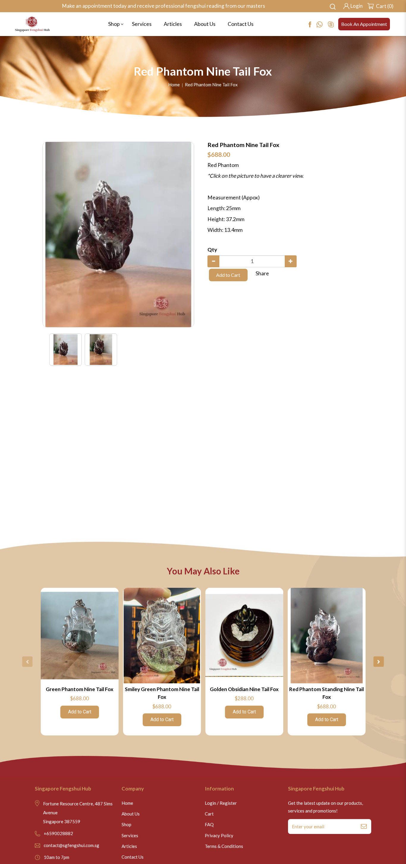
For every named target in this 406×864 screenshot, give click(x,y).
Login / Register (221, 803)
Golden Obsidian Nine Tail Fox (244, 689)
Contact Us (133, 857)
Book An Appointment (364, 24)
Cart (209, 813)
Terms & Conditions (224, 846)
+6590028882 (58, 833)
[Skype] (333, 24)
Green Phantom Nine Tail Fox (79, 689)
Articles (129, 846)
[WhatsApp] (322, 24)
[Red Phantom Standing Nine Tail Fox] (327, 635)
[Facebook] (313, 24)
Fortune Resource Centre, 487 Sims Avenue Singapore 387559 (78, 812)
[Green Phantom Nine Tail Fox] (80, 635)
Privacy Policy (219, 835)
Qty (212, 249)
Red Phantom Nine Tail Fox (211, 84)
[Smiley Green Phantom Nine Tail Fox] (162, 635)
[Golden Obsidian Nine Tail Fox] (244, 635)
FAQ (209, 824)
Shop (126, 824)
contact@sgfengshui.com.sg (71, 845)
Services (130, 835)
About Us (131, 813)
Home (174, 84)
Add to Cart (228, 275)
